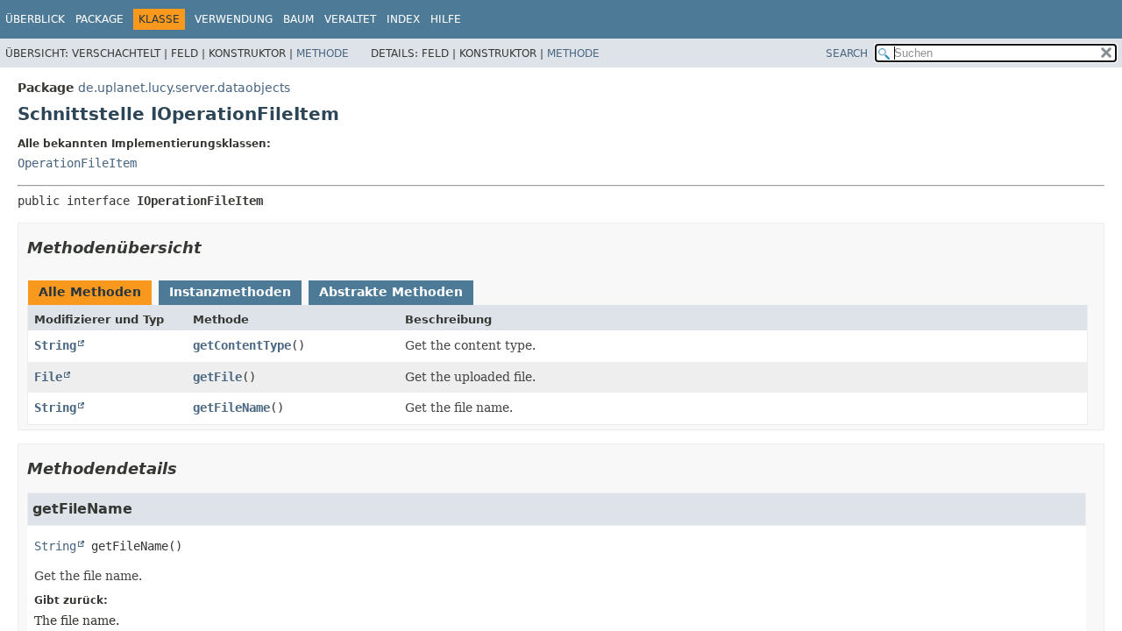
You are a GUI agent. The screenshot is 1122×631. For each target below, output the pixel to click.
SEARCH (847, 53)
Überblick (35, 19)
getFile (217, 377)
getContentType (242, 345)
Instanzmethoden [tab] (230, 292)
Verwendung (234, 19)
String (55, 345)
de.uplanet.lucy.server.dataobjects (184, 88)
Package (99, 19)
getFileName (231, 408)
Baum (298, 19)
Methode (322, 53)
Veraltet (350, 19)
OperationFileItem (77, 163)
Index (403, 19)
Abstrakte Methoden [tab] (391, 292)
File (48, 377)
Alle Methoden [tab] (90, 292)
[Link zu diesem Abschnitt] (214, 247)
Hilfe (445, 19)
